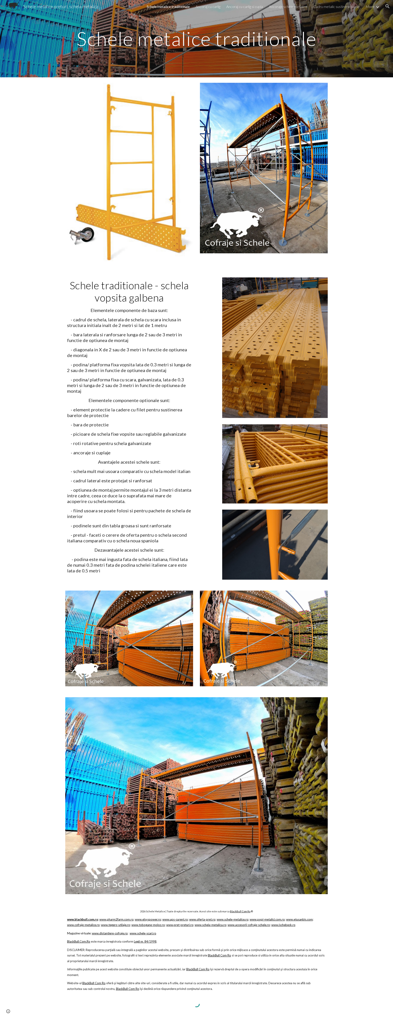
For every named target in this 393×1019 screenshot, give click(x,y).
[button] (387, 6)
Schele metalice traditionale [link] (168, 6)
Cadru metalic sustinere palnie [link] (336, 6)
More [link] (370, 6)
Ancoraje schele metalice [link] (288, 6)
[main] (196, 38)
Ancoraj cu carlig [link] (208, 6)
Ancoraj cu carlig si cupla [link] (244, 6)
